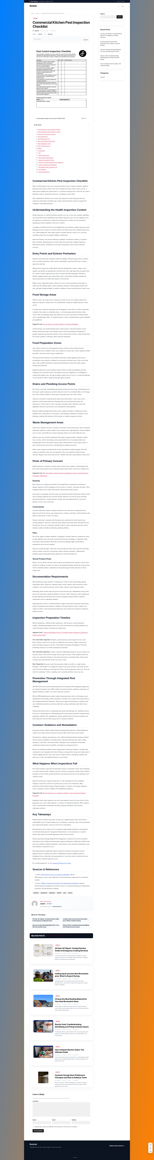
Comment (36, 1101)
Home (32, 13)
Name (35, 1120)
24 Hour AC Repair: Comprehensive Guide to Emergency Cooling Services (45, 920)
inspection (52, 892)
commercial (44, 892)
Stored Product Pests (43, 155)
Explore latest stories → (116, 1146)
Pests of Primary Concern (44, 146)
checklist (36, 892)
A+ (151, 1151)
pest (65, 892)
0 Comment (53, 30)
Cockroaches (41, 150)
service (37, 13)
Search (102, 14)
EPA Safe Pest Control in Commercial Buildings (55, 874)
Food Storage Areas (42, 136)
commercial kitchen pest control (61, 863)
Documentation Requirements (45, 157)
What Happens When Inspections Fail (47, 167)
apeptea (37, 30)
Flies (39, 153)
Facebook (40, 34)
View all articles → (57, 906)
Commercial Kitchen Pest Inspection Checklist (49, 129)
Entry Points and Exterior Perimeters (47, 134)
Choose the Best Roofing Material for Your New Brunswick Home (45, 926)
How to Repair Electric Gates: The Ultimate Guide (69, 1051)
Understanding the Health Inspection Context (49, 131)
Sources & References (44, 172)
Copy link (85, 39)
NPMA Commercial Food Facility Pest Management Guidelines (59, 883)
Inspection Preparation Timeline (46, 160)
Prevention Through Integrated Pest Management (50, 162)
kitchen (59, 892)
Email (54, 1120)
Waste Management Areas (44, 143)
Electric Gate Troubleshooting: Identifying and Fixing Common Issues (76, 926)
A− (151, 1145)
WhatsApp (50, 34)
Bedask (33, 6)
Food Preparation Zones (44, 139)
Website (74, 1120)
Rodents (40, 148)
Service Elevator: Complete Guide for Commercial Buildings (60, 324)
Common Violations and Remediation (47, 164)
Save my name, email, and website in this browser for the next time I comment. (56, 1126)
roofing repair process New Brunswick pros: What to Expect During (75, 920)
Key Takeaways (42, 169)
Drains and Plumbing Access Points (46, 141)
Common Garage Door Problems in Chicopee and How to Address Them (71, 1076)
